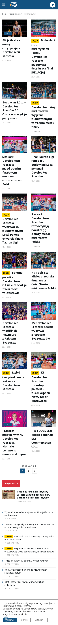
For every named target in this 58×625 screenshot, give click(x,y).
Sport (8, 34)
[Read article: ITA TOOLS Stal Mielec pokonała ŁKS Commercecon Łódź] (43, 418)
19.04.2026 (35, 181)
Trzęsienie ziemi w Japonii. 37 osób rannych (26, 560)
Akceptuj (10, 620)
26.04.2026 (6, 123)
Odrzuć (24, 620)
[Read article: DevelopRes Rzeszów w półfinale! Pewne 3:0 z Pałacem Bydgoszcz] (14, 311)
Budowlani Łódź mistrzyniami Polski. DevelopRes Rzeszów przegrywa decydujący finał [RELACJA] (43, 56)
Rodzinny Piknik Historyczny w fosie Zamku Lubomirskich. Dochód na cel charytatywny (33, 494)
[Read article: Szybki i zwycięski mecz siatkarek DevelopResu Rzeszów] (14, 360)
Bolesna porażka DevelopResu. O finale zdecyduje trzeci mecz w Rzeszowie (14, 283)
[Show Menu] (3, 4)
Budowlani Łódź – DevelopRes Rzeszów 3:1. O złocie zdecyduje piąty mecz (14, 110)
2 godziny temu (12, 564)
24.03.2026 (35, 343)
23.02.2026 (6, 459)
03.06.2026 (6, 60)
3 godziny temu (12, 576)
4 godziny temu (12, 588)
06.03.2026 (6, 393)
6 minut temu (11, 519)
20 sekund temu (24, 502)
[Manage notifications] (6, 619)
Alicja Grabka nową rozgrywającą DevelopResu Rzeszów (11, 48)
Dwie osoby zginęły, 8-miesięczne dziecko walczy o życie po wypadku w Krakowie (29, 526)
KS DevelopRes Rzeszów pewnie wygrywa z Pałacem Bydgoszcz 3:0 (42, 330)
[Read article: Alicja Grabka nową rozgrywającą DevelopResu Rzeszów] (14, 28)
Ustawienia (40, 620)
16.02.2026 (35, 451)
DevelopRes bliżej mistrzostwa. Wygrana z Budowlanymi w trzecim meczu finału (43, 117)
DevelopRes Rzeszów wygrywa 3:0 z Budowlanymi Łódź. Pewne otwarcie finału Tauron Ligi (12, 230)
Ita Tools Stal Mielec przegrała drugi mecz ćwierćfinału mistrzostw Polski (43, 280)
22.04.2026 (35, 131)
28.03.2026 (35, 293)
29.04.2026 (35, 77)
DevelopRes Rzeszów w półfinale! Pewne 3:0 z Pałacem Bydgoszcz (10, 332)
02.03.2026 (35, 405)
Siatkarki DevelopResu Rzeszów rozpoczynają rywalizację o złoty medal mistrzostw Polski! (40, 227)
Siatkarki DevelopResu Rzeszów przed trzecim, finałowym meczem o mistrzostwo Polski (12, 170)
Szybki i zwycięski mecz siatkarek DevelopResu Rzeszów (13, 381)
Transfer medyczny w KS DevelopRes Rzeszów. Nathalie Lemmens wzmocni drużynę (14, 442)
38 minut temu (11, 531)
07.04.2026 (6, 297)
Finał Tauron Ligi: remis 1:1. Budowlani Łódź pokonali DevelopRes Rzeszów (42, 166)
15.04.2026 (6, 247)
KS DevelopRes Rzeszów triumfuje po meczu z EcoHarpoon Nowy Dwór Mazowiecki (40, 386)
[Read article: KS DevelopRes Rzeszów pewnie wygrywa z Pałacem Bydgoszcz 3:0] (43, 311)
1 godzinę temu (12, 543)
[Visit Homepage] (13, 5)
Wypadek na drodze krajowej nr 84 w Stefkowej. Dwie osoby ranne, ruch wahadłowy (29, 550)
